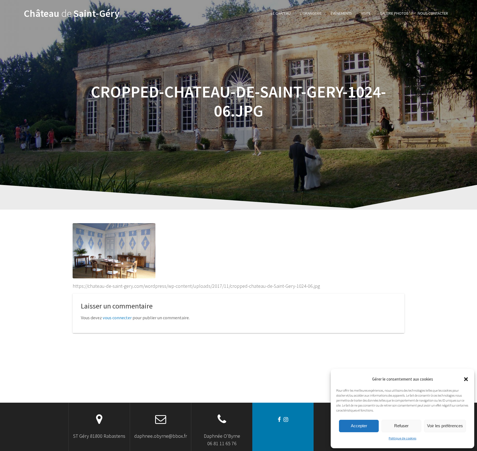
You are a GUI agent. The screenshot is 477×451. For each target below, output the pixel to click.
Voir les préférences (445, 425)
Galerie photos (394, 13)
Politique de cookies (402, 438)
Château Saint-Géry (72, 14)
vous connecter (117, 317)
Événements (341, 13)
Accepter (359, 425)
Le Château (281, 13)
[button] (466, 379)
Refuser (401, 425)
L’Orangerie (311, 13)
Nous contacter (433, 13)
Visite (366, 13)
